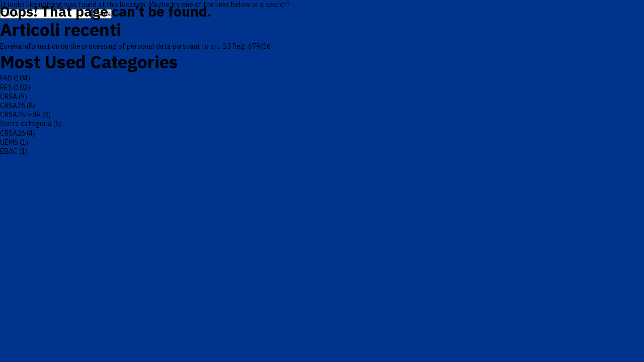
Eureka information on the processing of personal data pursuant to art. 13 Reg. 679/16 (135, 46)
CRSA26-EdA (20, 114)
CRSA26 (12, 133)
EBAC (9, 151)
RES (6, 87)
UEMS (9, 142)
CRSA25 (12, 105)
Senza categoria (26, 123)
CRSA (8, 96)
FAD (6, 77)
